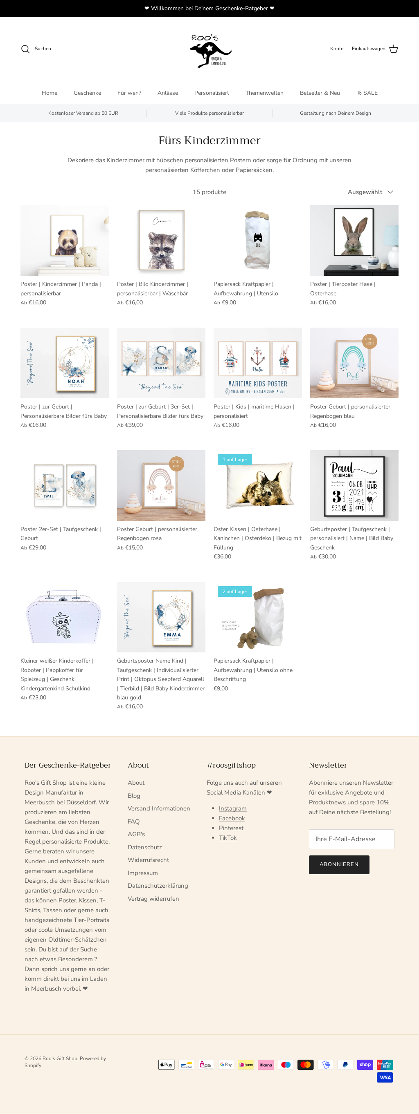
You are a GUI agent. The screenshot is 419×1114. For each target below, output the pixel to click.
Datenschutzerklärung (158, 886)
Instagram (233, 808)
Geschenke (87, 93)
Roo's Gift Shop (60, 1058)
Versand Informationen (159, 808)
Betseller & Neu (320, 93)
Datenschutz (145, 847)
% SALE (367, 93)
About (136, 783)
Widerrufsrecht (148, 860)
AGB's (136, 834)
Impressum (143, 873)
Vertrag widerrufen (153, 899)
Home (49, 93)
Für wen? (129, 93)
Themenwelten (265, 93)
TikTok (228, 838)
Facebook (232, 818)
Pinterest (231, 828)
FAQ (134, 821)
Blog (134, 796)
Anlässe (168, 93)
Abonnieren (339, 864)
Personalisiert (211, 93)
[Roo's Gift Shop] (209, 49)
